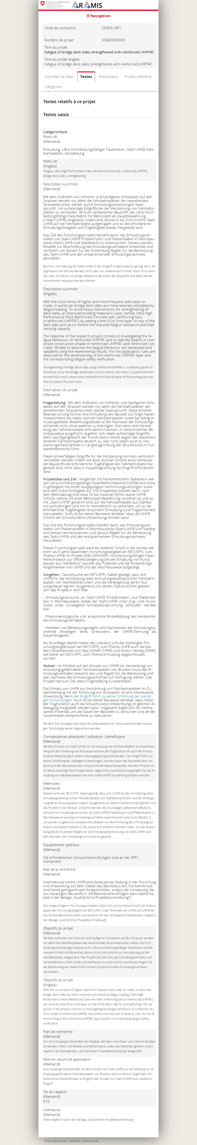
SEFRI (47, 1141)
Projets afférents (138, 76)
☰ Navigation (98, 15)
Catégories (53, 86)
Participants (108, 76)
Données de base (59, 76)
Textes (86, 76)
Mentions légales (90, 1141)
